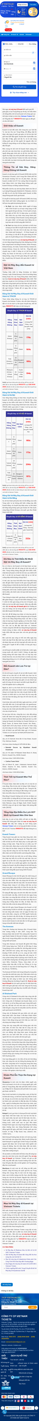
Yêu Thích (22, 1384)
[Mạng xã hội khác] (32, 1401)
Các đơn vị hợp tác (25, 1376)
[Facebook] (15, 1401)
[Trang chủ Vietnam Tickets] (8, 4)
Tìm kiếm (33, 4)
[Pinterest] (25, 1401)
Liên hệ (21, 1360)
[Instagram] (18, 1401)
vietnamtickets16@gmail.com (15, 1342)
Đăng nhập (3, 12)
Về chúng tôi (5, 1362)
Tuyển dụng (5, 1366)
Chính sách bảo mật (26, 1369)
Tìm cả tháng (31, 82)
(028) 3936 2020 (23, 1337)
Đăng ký (8, 12)
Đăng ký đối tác (24, 1380)
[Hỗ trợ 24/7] (19, 12)
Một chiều (8, 44)
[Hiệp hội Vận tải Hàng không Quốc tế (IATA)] (5, 1383)
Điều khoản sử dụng (25, 1373)
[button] (36, 1408)
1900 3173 (12, 1337)
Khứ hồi (20, 44)
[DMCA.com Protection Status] (6, 1388)
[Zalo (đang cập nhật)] (22, 1401)
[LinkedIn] (28, 1401)
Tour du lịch (14, 1360)
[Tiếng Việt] (11, 9)
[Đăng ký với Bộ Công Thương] (15, 1377)
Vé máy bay (7, 1284)
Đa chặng (32, 44)
